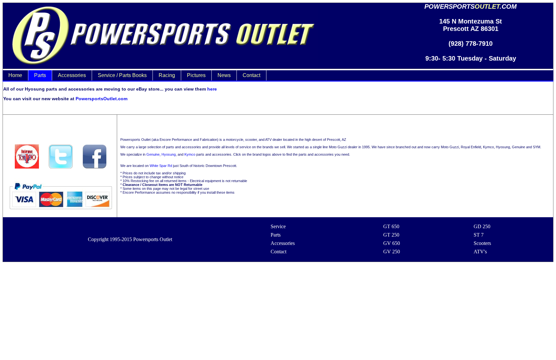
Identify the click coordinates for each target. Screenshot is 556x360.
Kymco (189, 154)
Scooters (482, 243)
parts (40, 75)
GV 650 (391, 243)
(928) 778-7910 (471, 43)
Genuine (153, 154)
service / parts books (122, 75)
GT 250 (391, 235)
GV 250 (391, 251)
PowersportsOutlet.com (101, 98)
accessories (72, 75)
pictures (196, 75)
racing (167, 75)
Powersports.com (470, 6)
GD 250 (482, 226)
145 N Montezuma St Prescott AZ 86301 (470, 25)
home (15, 75)
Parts (276, 235)
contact (251, 75)
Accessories (283, 243)
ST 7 (479, 235)
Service (278, 226)
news (224, 75)
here (212, 89)
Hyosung (169, 154)
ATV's (480, 251)
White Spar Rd (161, 166)
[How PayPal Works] (60, 212)
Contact (278, 251)
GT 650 (391, 226)
